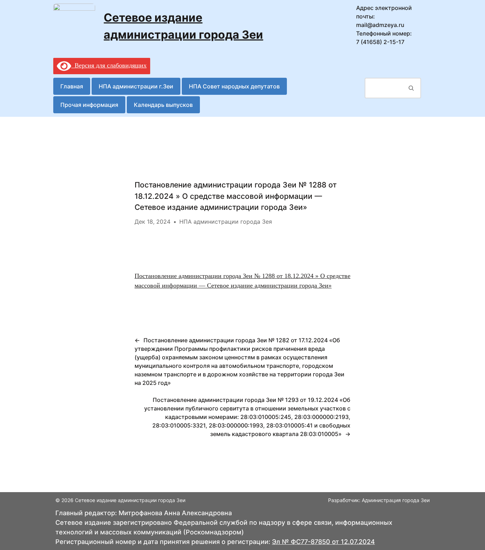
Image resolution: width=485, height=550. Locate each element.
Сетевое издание (153, 17)
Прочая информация (89, 104)
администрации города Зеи (183, 35)
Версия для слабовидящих (109, 65)
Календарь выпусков (163, 104)
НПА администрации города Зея (225, 221)
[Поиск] (411, 88)
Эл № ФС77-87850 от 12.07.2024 (323, 541)
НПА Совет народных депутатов (234, 86)
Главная (71, 86)
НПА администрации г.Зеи (136, 86)
